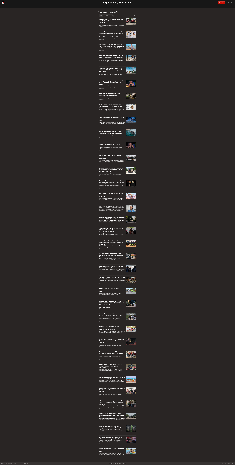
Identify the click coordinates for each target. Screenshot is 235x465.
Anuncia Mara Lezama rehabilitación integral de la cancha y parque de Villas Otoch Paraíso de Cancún (110, 315)
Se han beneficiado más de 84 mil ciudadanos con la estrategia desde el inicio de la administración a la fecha (110, 357)
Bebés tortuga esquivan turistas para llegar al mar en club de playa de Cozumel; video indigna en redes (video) (111, 57)
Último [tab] (101, 15)
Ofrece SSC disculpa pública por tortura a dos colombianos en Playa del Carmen (111, 267)
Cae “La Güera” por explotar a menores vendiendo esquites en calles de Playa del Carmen (111, 106)
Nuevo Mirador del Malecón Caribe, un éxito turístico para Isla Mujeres (112, 377)
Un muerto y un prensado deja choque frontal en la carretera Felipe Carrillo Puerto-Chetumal (112, 415)
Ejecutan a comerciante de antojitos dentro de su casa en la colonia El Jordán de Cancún (111, 119)
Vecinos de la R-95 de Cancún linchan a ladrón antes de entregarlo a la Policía (110, 438)
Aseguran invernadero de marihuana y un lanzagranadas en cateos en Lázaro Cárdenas (112, 427)
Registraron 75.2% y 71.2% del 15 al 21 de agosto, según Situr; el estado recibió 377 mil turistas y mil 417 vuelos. (111, 73)
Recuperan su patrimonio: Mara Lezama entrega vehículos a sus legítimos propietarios (110, 366)
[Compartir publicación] (216, 2)
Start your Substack (114, 463)
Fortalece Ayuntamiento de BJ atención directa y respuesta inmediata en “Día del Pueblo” (111, 353)
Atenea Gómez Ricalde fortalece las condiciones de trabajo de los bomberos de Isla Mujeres (111, 242)
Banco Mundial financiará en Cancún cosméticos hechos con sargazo (110, 94)
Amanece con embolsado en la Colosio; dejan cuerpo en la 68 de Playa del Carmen (112, 217)
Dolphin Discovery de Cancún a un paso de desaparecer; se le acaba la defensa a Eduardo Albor (112, 450)
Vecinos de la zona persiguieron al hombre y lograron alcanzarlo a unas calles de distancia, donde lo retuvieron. (111, 441)
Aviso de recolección (24, 463)
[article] (117, 24)
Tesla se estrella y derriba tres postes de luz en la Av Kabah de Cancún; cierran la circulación (111, 20)
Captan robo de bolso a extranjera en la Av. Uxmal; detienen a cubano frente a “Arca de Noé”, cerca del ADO (111, 302)
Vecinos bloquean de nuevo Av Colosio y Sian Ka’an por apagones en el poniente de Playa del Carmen (111, 255)
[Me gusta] (99, 28)
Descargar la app (122, 463)
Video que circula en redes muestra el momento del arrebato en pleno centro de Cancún (111, 306)
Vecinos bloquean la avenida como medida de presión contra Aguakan (112, 281)
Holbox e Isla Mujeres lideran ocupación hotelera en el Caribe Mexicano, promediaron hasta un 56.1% (112, 69)
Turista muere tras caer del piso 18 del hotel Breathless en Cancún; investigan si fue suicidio (111, 340)
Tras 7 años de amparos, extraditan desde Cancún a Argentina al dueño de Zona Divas (111, 206)
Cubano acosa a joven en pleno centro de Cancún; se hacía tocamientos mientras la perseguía (111, 402)
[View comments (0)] (108, 28)
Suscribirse (221, 2)
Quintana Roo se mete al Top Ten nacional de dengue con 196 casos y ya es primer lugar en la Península (111, 169)
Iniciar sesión (230, 2)
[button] (99, 6)
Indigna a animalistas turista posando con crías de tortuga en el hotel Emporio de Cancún (111, 144)
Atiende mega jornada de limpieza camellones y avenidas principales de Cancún (110, 290)
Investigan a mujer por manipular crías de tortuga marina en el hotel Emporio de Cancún (111, 82)
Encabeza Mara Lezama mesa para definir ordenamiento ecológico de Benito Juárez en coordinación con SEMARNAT (111, 182)
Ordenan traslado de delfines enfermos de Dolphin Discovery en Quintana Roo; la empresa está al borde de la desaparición (111, 131)
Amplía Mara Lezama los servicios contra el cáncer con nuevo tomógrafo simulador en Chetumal (111, 33)
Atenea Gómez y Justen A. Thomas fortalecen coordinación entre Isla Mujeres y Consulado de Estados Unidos (112, 328)
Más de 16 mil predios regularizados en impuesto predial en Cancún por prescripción (110, 157)
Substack (222, 463)
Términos (18, 463)
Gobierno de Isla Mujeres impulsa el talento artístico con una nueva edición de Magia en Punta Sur (112, 195)
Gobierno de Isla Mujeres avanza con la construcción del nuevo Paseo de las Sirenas (112, 45)
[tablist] (106, 15)
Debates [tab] (111, 15)
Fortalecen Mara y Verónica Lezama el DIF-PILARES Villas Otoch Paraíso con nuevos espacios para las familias (111, 229)
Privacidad (14, 463)
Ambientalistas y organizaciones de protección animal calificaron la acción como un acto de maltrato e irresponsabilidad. (110, 148)
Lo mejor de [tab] (106, 15)
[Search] (213, 2)
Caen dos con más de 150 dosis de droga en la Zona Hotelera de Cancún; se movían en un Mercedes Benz (112, 389)
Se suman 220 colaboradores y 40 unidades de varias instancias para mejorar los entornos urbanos (110, 294)
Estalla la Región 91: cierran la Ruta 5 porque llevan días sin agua (112, 278)
